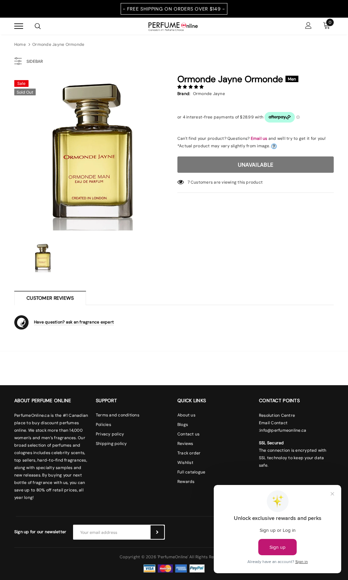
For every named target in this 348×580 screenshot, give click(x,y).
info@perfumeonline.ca (283, 430)
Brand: (183, 93)
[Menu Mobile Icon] (18, 26)
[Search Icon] (38, 26)
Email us (259, 138)
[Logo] (173, 25)
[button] (191, 87)
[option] (92, 154)
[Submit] (157, 532)
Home (20, 44)
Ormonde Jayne (209, 93)
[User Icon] (308, 26)
